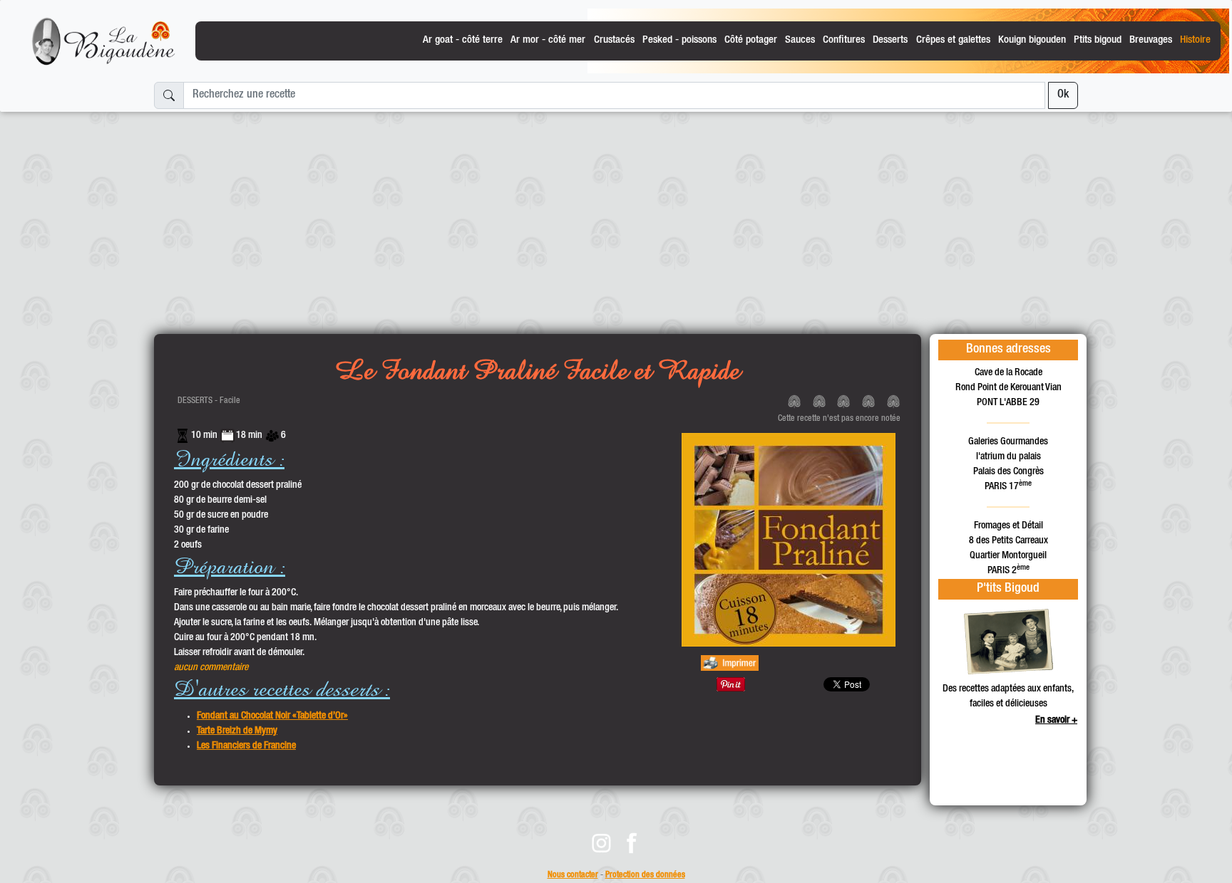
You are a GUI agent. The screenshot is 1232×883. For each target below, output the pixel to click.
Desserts (890, 40)
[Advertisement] (616, 217)
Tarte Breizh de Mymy (237, 731)
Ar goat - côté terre (463, 40)
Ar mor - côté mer (547, 40)
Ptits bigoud (1097, 40)
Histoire (1195, 40)
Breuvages (1150, 40)
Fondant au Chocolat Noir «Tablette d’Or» (272, 716)
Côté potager (750, 40)
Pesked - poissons (679, 40)
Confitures (844, 40)
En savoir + (1056, 721)
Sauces (800, 40)
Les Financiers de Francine (246, 746)
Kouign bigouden (1032, 40)
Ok (1063, 95)
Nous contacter (573, 875)
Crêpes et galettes (953, 40)
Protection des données (645, 875)
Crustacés (614, 40)
